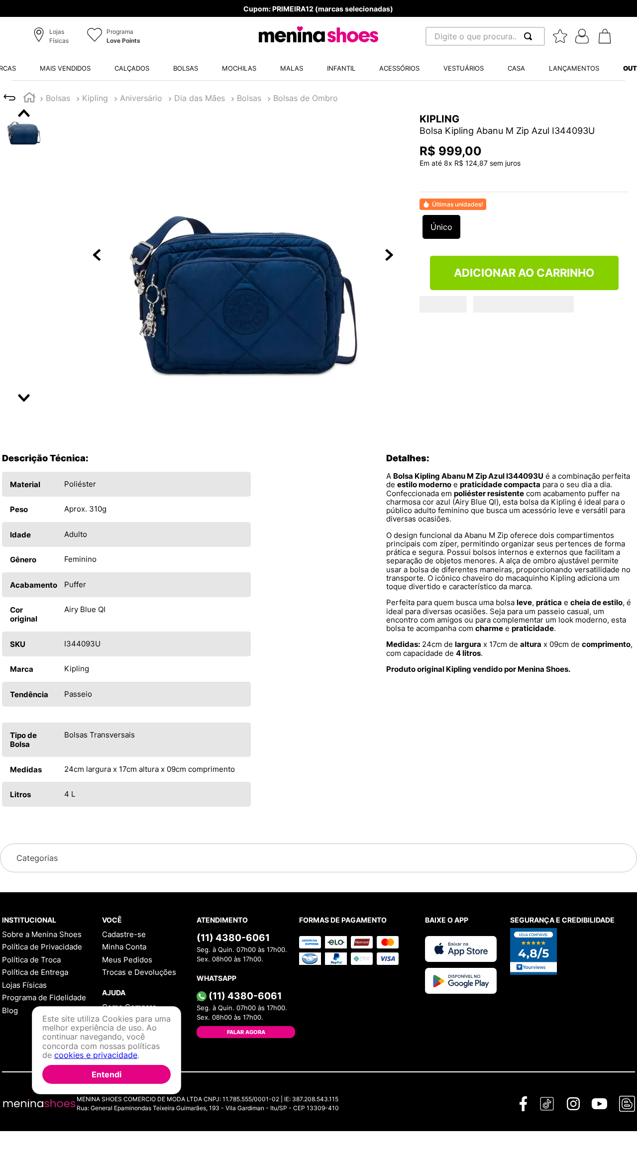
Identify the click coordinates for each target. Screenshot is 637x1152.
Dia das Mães (199, 98)
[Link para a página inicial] (29, 99)
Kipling (95, 98)
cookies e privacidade (95, 1055)
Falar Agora (246, 1032)
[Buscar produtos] (530, 36)
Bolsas (58, 98)
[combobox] (485, 36)
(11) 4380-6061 (233, 937)
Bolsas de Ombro (305, 98)
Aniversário (141, 98)
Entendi (106, 1074)
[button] (52, 37)
